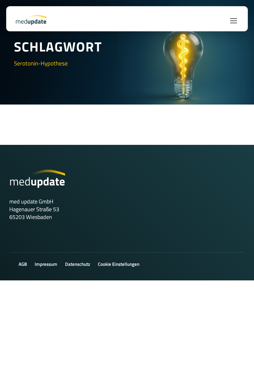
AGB (23, 264)
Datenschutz (77, 264)
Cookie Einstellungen (118, 264)
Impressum (46, 264)
